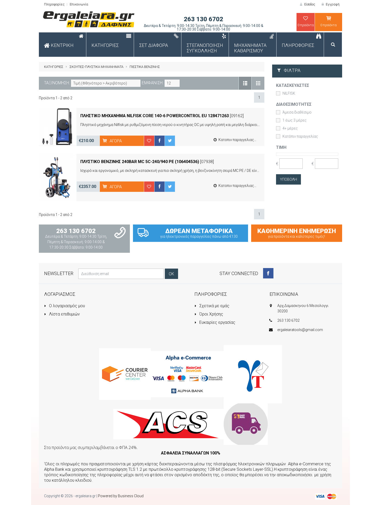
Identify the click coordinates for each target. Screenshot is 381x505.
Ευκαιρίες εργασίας (216, 322)
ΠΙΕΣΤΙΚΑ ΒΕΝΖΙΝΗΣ (145, 67)
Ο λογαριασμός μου (66, 305)
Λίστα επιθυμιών (64, 314)
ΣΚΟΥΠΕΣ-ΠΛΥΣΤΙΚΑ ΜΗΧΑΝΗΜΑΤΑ (96, 67)
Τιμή (281, 147)
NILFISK (289, 93)
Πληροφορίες (54, 4)
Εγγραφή (332, 4)
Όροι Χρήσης (210, 314)
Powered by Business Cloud (121, 496)
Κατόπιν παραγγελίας (300, 136)
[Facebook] (268, 273)
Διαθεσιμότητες (294, 104)
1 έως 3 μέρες (295, 120)
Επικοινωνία (79, 4)
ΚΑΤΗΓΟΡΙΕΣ (53, 67)
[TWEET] (170, 140)
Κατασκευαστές (292, 85)
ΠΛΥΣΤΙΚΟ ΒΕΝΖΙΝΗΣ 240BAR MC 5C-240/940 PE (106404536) (139, 161)
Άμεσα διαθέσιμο (297, 112)
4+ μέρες (290, 128)
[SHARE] (159, 140)
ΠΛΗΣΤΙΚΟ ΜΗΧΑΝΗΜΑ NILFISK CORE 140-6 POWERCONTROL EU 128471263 (154, 115)
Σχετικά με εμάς (213, 305)
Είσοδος (309, 4)
